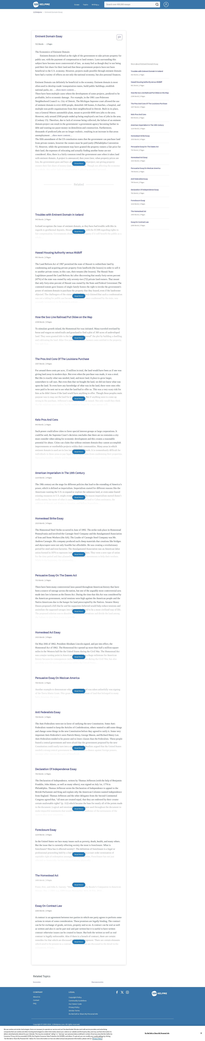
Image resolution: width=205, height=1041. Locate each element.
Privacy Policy (74, 1007)
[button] (119, 38)
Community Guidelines (78, 1000)
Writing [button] (94, 4)
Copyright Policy (75, 997)
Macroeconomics (97, 982)
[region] (102, 1033)
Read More (79, 231)
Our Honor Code (75, 1004)
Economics (37, 982)
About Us (36, 997)
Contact (36, 1000)
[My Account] (167, 4)
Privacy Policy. (97, 1039)
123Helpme (37, 12)
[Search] (157, 5)
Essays (76, 4)
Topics (85, 4)
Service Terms (74, 1010)
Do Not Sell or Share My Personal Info (157, 1033)
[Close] (201, 1033)
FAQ (34, 1003)
